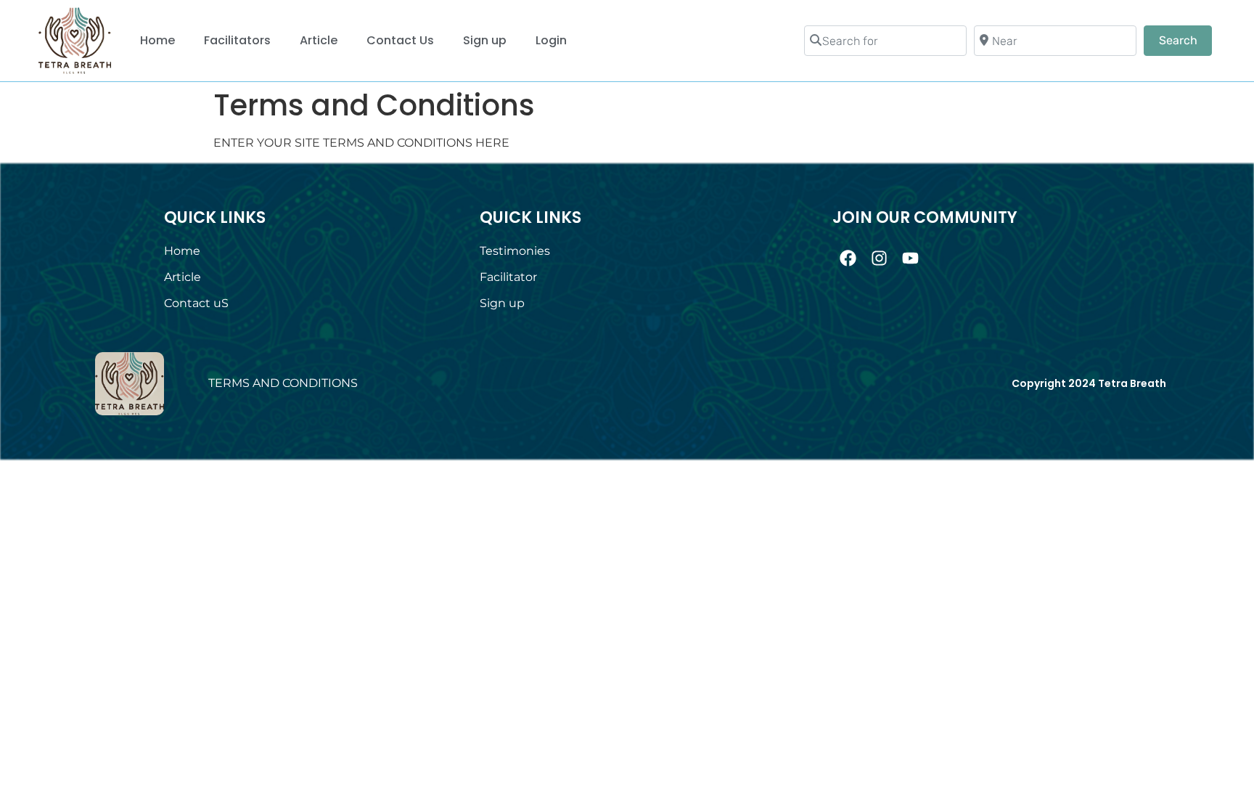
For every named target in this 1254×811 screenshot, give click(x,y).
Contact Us (400, 40)
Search (1185, 40)
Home (157, 40)
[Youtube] (910, 258)
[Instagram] (879, 258)
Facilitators (237, 40)
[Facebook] (848, 258)
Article (318, 40)
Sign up (485, 40)
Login (551, 40)
